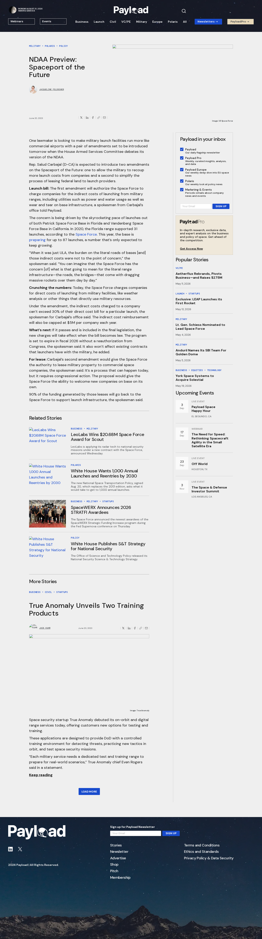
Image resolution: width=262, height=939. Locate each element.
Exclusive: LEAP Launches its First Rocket (199, 301)
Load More (89, 791)
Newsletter (119, 852)
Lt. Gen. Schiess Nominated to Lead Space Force (200, 327)
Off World (200, 464)
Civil (113, 21)
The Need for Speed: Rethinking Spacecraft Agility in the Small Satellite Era (210, 440)
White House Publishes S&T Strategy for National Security (108, 546)
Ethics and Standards (201, 852)
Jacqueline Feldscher (51, 89)
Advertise (118, 858)
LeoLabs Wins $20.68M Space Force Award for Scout (107, 436)
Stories (116, 845)
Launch (99, 21)
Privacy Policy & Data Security (209, 858)
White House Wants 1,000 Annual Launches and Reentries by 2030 (104, 473)
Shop (114, 864)
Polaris (173, 21)
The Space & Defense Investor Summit (209, 489)
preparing (37, 239)
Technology (214, 370)
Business (81, 21)
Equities (197, 370)
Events (46, 21)
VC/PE (126, 21)
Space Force (86, 234)
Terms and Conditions (201, 845)
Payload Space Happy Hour (203, 409)
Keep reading (41, 774)
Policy (63, 46)
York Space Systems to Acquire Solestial (195, 378)
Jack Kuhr (44, 628)
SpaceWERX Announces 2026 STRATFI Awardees (101, 509)
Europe (157, 21)
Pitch (114, 871)
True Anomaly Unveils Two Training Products (86, 609)
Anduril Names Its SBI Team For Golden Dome (201, 352)
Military (141, 21)
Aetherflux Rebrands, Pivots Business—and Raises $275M (199, 276)
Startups (108, 501)
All (185, 21)
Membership (120, 877)
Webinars (16, 21)
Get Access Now (191, 248)
